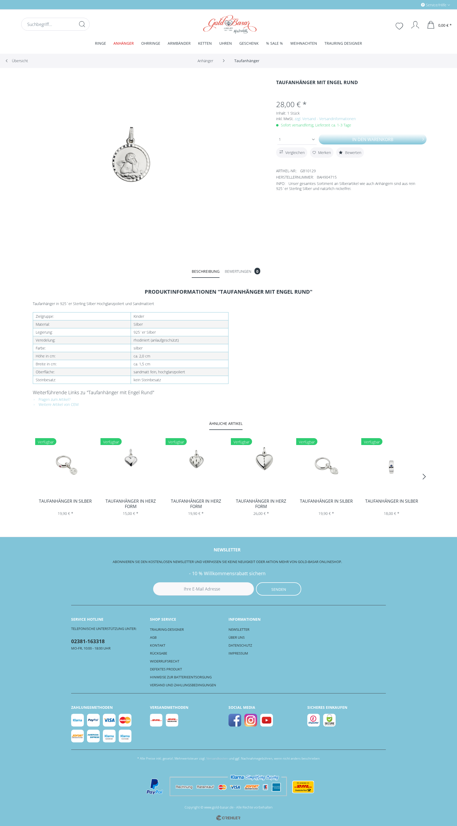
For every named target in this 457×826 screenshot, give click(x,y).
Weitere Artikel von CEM (58, 404)
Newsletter (239, 629)
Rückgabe (158, 653)
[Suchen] (82, 24)
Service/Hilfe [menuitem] (436, 4)
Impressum (238, 653)
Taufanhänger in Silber (65, 501)
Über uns (237, 637)
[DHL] (156, 720)
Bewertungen (241, 271)
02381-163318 (88, 641)
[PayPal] (93, 720)
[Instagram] (251, 720)
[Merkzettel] (400, 25)
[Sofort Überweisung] (77, 736)
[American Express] (93, 736)
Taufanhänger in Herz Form (131, 503)
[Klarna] (77, 720)
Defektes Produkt (166, 669)
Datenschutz (240, 645)
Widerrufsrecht (164, 661)
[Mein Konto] (412, 25)
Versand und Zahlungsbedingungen (183, 685)
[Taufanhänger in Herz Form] (130, 467)
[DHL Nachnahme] (172, 720)
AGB (153, 637)
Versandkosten (217, 758)
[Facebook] (235, 720)
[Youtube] (266, 720)
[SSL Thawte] (314, 720)
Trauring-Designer (167, 629)
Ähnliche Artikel (226, 423)
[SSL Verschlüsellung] (329, 720)
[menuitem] (413, 4)
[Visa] (109, 720)
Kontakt (157, 645)
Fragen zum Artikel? (54, 399)
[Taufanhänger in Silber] (65, 467)
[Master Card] (125, 720)
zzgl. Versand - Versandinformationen (325, 118)
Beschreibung (206, 271)
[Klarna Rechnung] (125, 736)
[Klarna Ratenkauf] (109, 736)
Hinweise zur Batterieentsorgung (181, 677)
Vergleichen (295, 152)
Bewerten (352, 152)
